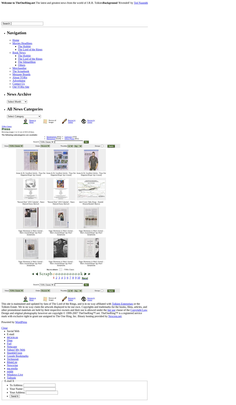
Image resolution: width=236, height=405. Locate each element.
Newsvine (12, 365)
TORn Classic (7, 126)
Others (21, 65)
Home (15, 40)
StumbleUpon (14, 352)
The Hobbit (24, 46)
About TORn (19, 77)
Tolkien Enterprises (122, 303)
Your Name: (16, 388)
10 (78, 277)
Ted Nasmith (141, 2)
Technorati (12, 359)
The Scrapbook (20, 71)
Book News (19, 52)
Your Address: (17, 392)
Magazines (51, 139)
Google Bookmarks (17, 356)
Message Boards (21, 74)
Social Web (13, 331)
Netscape (12, 346)
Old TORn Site (20, 86)
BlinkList (12, 362)
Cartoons (68, 137)
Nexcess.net (114, 316)
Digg (9, 340)
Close (4, 328)
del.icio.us (12, 337)
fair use (111, 310)
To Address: (16, 385)
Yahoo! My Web (16, 349)
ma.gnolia (12, 368)
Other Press (69, 139)
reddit (10, 371)
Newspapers (51, 137)
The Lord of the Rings (30, 49)
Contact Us (18, 83)
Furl (9, 343)
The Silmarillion (27, 61)
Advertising (18, 80)
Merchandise (19, 68)
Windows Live (15, 374)
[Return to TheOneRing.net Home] (53, 20)
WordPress (21, 322)
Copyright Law (138, 310)
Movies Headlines (22, 43)
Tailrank (11, 377)
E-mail (10, 334)
